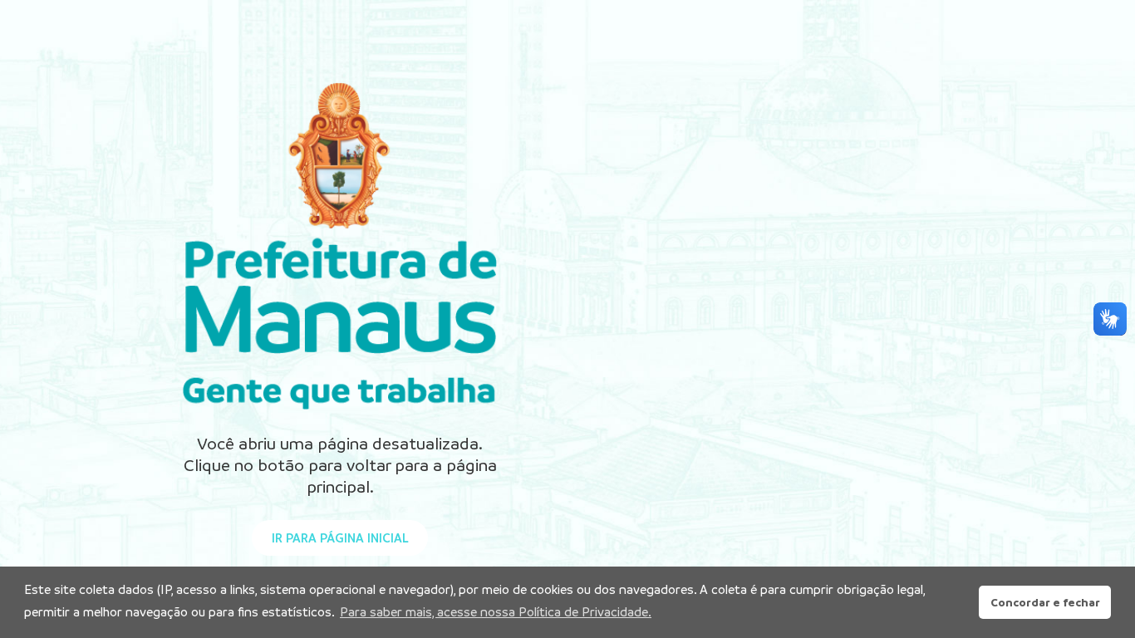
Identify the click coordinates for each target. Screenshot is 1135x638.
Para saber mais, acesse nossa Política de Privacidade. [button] (495, 612)
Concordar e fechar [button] (1045, 602)
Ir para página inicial (340, 538)
